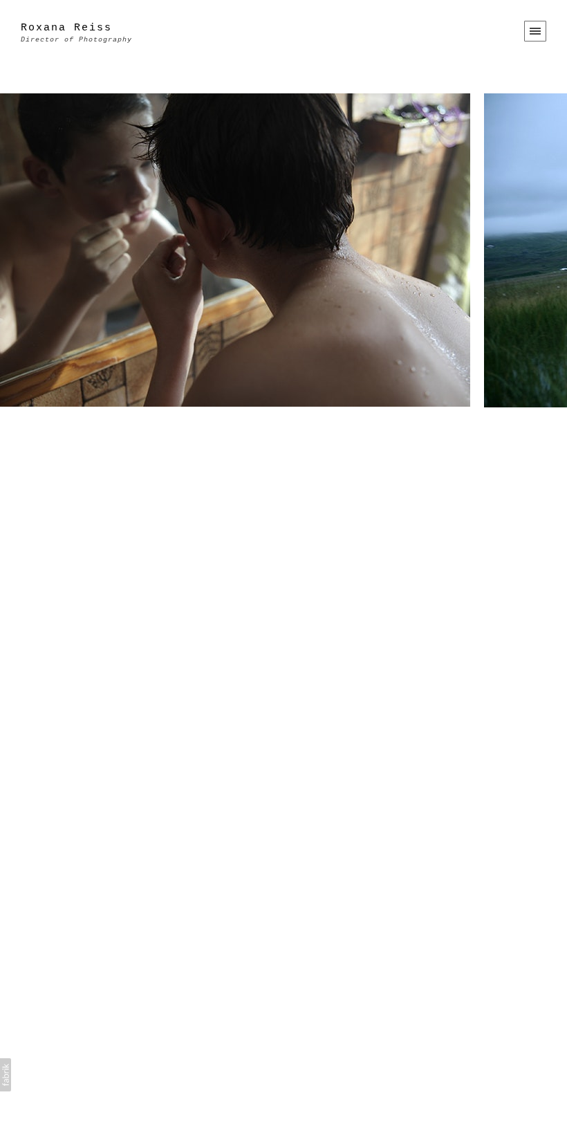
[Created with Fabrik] (5, 1074)
